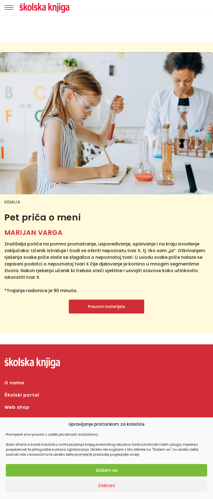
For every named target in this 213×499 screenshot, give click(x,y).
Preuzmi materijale (106, 306)
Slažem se (106, 470)
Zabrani (106, 485)
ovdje (134, 454)
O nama (14, 383)
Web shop (16, 407)
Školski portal (21, 395)
